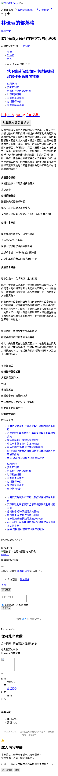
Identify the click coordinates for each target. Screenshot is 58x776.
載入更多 (6, 590)
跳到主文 (6, 31)
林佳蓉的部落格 (18, 23)
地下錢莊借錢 (14, 94)
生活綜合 (25, 46)
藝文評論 (24, 579)
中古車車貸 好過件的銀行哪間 (23, 443)
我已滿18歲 (7, 770)
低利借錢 (12, 84)
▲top (4, 584)
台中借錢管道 (14, 489)
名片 (9, 59)
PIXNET (14, 732)
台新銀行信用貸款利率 (19, 91)
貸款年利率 (13, 87)
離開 (17, 770)
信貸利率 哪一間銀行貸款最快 (23, 440)
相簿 (9, 52)
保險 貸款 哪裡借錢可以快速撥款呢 (25, 458)
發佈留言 (6, 608)
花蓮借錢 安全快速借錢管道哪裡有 (25, 447)
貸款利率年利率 (15, 105)
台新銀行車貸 (14, 101)
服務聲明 (32, 735)
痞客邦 (20, 571)
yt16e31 (5, 554)
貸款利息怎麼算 (15, 98)
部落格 (10, 55)
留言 (27, 571)
